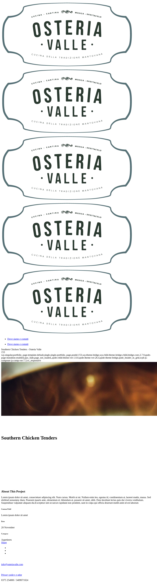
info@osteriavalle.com (12, 564)
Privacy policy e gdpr (11, 575)
